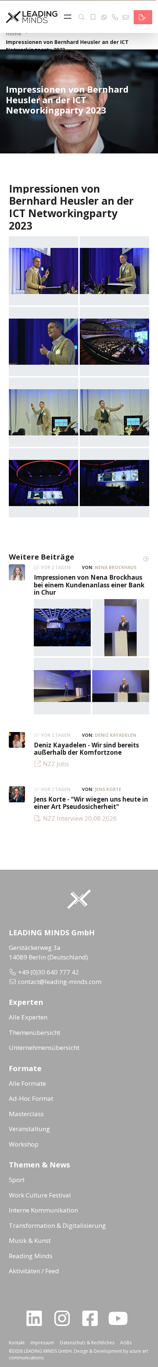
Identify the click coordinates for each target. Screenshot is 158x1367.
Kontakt (17, 1343)
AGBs (126, 1343)
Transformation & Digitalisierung (57, 1225)
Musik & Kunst (30, 1240)
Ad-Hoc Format (31, 1098)
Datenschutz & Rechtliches (87, 1343)
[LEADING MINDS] (31, 16)
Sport (17, 1179)
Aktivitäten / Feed (34, 1271)
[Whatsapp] (104, 17)
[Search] (81, 17)
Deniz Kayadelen (115, 735)
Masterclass (26, 1114)
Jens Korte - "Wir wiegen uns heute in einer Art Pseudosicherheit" (91, 803)
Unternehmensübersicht (44, 1047)
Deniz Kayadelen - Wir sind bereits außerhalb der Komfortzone (86, 749)
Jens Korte (108, 789)
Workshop (24, 1144)
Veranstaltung (29, 1129)
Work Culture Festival (40, 1195)
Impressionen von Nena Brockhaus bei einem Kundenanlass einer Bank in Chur (89, 585)
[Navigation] (69, 17)
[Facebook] (93, 1318)
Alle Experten (28, 1017)
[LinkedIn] (37, 1318)
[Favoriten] (92, 17)
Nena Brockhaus (115, 567)
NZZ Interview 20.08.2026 (80, 818)
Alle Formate (27, 1083)
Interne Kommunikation (43, 1210)
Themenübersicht (34, 1032)
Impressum (42, 1343)
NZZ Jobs (56, 763)
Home (13, 33)
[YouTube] (121, 1318)
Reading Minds (31, 1256)
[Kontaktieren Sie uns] (143, 17)
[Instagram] (65, 1318)
